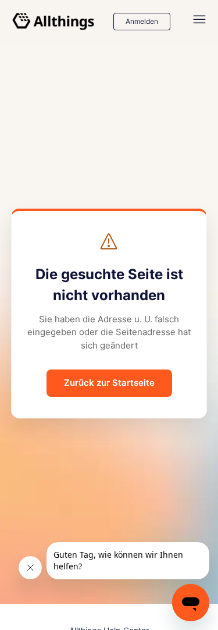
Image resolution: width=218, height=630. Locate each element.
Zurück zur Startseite (109, 382)
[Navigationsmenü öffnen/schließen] (199, 22)
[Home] (53, 21)
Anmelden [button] (142, 21)
